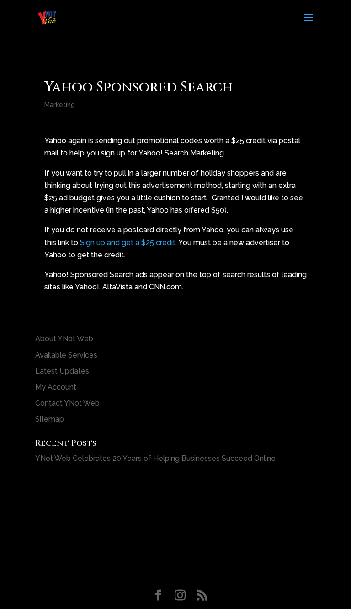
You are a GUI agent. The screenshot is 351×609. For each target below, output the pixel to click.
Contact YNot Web (67, 403)
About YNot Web (64, 338)
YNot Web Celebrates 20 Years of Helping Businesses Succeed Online (155, 458)
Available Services (66, 355)
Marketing (59, 104)
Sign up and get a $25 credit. (128, 242)
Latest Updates (62, 371)
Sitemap (49, 419)
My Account (55, 387)
